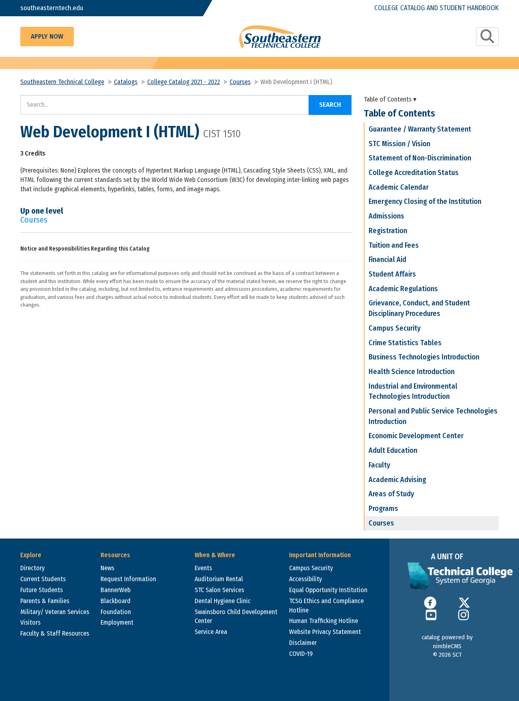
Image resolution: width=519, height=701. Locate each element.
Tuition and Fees (394, 245)
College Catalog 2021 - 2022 (183, 82)
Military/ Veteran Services (54, 612)
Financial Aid (387, 259)
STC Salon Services (219, 590)
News (107, 568)
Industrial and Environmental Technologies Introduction (413, 391)
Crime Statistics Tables (405, 342)
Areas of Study (391, 493)
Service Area (211, 632)
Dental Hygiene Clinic (223, 601)
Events (203, 568)
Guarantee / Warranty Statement (420, 129)
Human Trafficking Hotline (323, 621)
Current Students (43, 579)
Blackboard (116, 601)
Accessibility (305, 579)
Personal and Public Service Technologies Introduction (433, 416)
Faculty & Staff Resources (54, 633)
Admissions (386, 216)
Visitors (30, 622)
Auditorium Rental (219, 579)
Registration (388, 230)
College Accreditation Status (414, 172)
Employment (117, 622)
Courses (240, 82)
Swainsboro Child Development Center (236, 616)
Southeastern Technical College (62, 82)
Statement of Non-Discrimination (420, 158)
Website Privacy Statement (325, 632)
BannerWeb (116, 590)
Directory (32, 568)
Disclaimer (303, 643)
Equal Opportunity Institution (328, 590)
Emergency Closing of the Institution (425, 201)
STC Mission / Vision (399, 143)
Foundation (116, 612)
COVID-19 (301, 654)
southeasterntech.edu (51, 8)
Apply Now (47, 36)
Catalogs (125, 82)
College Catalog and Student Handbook (436, 8)
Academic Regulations (403, 288)
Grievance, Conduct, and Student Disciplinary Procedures (419, 308)
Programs (383, 508)
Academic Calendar (399, 187)
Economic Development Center (416, 435)
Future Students (41, 590)
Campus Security (394, 328)
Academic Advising (397, 479)
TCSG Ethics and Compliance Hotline (326, 605)
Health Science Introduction (412, 371)
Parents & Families (44, 601)
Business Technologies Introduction (424, 357)
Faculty (379, 465)
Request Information (128, 579)
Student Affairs (392, 274)
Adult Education (393, 450)
